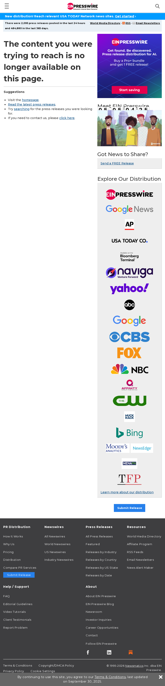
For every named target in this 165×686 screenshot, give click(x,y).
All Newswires (54, 536)
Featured (93, 544)
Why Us (8, 544)
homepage (30, 100)
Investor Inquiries (98, 619)
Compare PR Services (19, 567)
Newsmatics (134, 665)
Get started (124, 16)
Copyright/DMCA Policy (56, 665)
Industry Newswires (58, 559)
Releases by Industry (101, 552)
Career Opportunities (102, 627)
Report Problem (15, 627)
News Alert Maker (140, 567)
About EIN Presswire (101, 596)
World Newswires (57, 544)
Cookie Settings (43, 671)
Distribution (12, 559)
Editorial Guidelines (17, 604)
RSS (128, 23)
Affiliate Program (139, 544)
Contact (92, 635)
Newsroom (94, 611)
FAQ (6, 596)
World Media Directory (105, 23)
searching (21, 109)
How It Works (13, 536)
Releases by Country (101, 559)
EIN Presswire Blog (100, 604)
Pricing (8, 552)
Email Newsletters (148, 23)
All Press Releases (99, 536)
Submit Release (129, 508)
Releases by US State (102, 567)
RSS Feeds (135, 552)
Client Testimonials (17, 619)
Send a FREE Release (117, 163)
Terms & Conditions (17, 665)
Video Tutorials (14, 611)
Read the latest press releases (31, 104)
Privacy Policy (13, 671)
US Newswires (55, 552)
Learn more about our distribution (127, 492)
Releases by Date (99, 575)
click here (67, 118)
